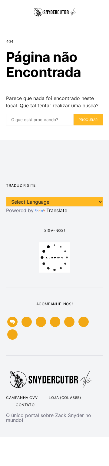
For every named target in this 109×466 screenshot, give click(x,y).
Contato (25, 405)
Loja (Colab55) (65, 397)
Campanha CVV (22, 397)
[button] (101, 12)
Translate (56, 210)
